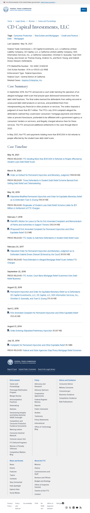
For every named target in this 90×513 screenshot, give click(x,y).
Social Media (15, 493)
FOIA (36, 503)
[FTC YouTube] (77, 508)
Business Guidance (66, 394)
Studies (37, 413)
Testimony (39, 416)
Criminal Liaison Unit (18, 439)
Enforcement (15, 380)
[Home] (18, 12)
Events (12, 468)
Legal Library (20, 21)
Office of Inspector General (50, 506)
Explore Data (14, 489)
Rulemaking (14, 405)
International (39, 423)
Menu (84, 9)
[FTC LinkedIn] (73, 508)
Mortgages (19, 39)
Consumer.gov (64, 391)
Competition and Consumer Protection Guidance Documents (18, 423)
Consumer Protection (23, 36)
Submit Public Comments (27, 369)
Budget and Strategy (42, 481)
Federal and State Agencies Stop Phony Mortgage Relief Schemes (52, 350)
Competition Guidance (68, 398)
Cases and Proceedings (47, 21)
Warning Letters (16, 429)
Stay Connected (16, 482)
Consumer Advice (66, 384)
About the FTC (40, 461)
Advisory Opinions (42, 390)
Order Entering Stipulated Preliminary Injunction (31, 331)
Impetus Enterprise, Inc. (32, 80)
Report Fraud (12, 369)
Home (9, 21)
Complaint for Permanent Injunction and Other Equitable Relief (37, 345)
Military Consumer (66, 387)
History (37, 468)
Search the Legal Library (46, 369)
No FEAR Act (42, 506)
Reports (37, 405)
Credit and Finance (69, 36)
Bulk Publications (66, 402)
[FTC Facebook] (63, 504)
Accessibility (27, 503)
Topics (12, 475)
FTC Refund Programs (18, 442)
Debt (9, 39)
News (12, 464)
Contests (13, 479)
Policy (37, 380)
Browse (32, 21)
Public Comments (41, 409)
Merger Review (15, 396)
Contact (38, 494)
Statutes (13, 409)
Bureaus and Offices (42, 477)
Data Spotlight (15, 486)
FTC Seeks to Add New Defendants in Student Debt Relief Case (51, 238)
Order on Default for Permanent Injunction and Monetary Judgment (39, 175)
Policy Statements (42, 420)
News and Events (16, 461)
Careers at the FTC (42, 491)
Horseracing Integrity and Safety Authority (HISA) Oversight (18, 415)
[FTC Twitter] (70, 507)
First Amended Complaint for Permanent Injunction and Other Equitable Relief (44, 313)
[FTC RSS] (80, 508)
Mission (38, 464)
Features (13, 472)
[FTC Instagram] (66, 508)
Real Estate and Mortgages (47, 36)
